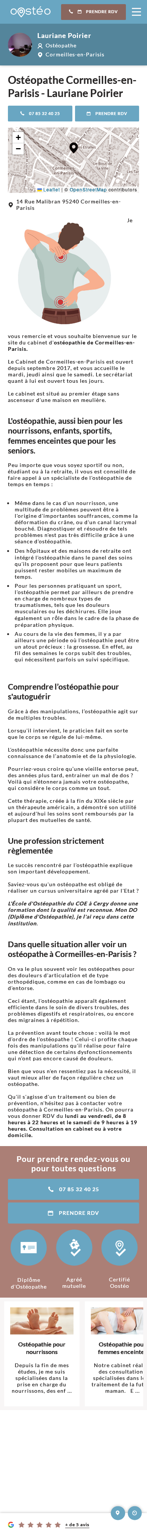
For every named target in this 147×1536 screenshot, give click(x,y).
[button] (73, 148)
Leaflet (51, 189)
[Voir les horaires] (135, 1513)
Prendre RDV (102, 11)
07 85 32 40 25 (44, 113)
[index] (30, 12)
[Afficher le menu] (136, 12)
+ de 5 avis (77, 1524)
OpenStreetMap (88, 189)
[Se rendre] (118, 1513)
